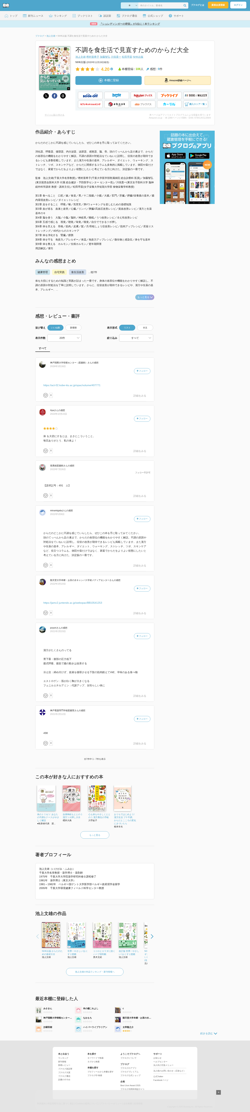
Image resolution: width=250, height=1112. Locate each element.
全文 (145, 327)
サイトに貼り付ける (54, 115)
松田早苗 (127, 56)
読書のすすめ (64, 1079)
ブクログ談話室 (65, 1069)
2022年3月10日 (58, 584)
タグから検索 (93, 1062)
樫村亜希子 (92, 56)
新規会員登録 (218, 5)
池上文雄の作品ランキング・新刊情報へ (95, 972)
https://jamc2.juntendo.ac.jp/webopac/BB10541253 (72, 602)
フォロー (143, 371)
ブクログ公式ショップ (130, 1075)
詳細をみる (139, 395)
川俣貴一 (116, 56)
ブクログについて (128, 1058)
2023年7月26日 (58, 469)
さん (71, 362)
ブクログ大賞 (64, 1072)
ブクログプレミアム (129, 1072)
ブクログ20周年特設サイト (132, 1089)
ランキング (63, 1058)
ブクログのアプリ (128, 1068)
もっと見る (143, 297)
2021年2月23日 (58, 631)
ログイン (238, 5)
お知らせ (157, 1058)
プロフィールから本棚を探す (100, 1072)
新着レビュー (64, 1065)
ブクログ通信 (64, 1076)
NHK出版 (138, 56)
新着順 (73, 327)
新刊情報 (62, 1062)
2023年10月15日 (58, 414)
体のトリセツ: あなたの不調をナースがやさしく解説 (48, 817)
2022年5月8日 (57, 514)
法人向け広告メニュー (163, 1065)
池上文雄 (80, 56)
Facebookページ (160, 1080)
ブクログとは (197, 5)
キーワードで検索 (95, 1058)
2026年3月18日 (58, 366)
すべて (42, 348)
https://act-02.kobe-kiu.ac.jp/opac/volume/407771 (71, 385)
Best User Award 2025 (130, 1085)
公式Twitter (158, 1076)
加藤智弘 (105, 56)
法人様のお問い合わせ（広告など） (169, 1071)
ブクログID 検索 (94, 1075)
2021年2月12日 (58, 714)
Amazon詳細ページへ (180, 80)
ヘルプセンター (160, 1062)
